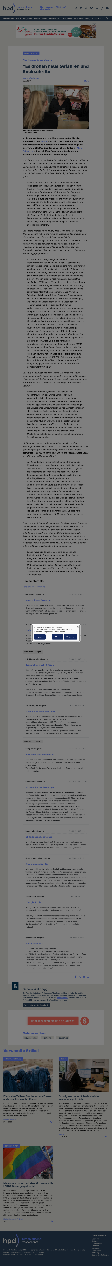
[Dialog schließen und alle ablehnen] (77, 626)
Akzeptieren (70, 637)
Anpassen (39, 637)
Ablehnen (57, 637)
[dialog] (56, 633)
